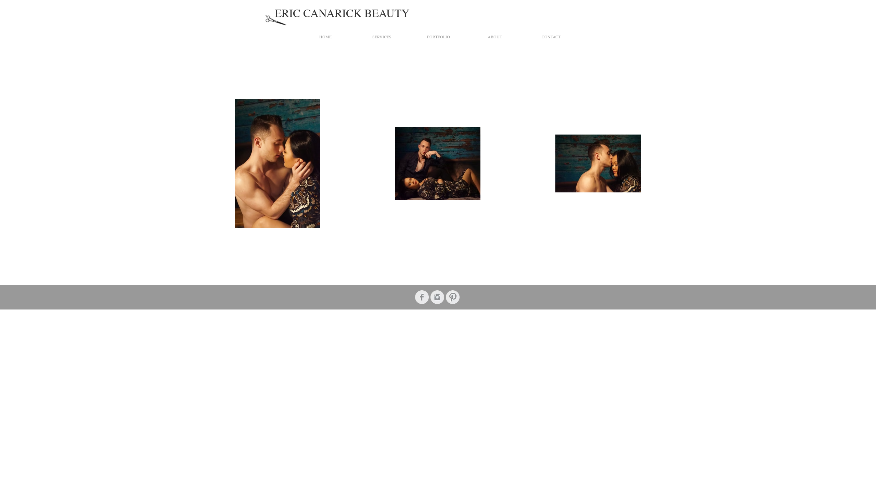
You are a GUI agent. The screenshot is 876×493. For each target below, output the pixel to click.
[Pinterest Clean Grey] (453, 297)
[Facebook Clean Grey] (422, 297)
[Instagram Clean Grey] (437, 297)
